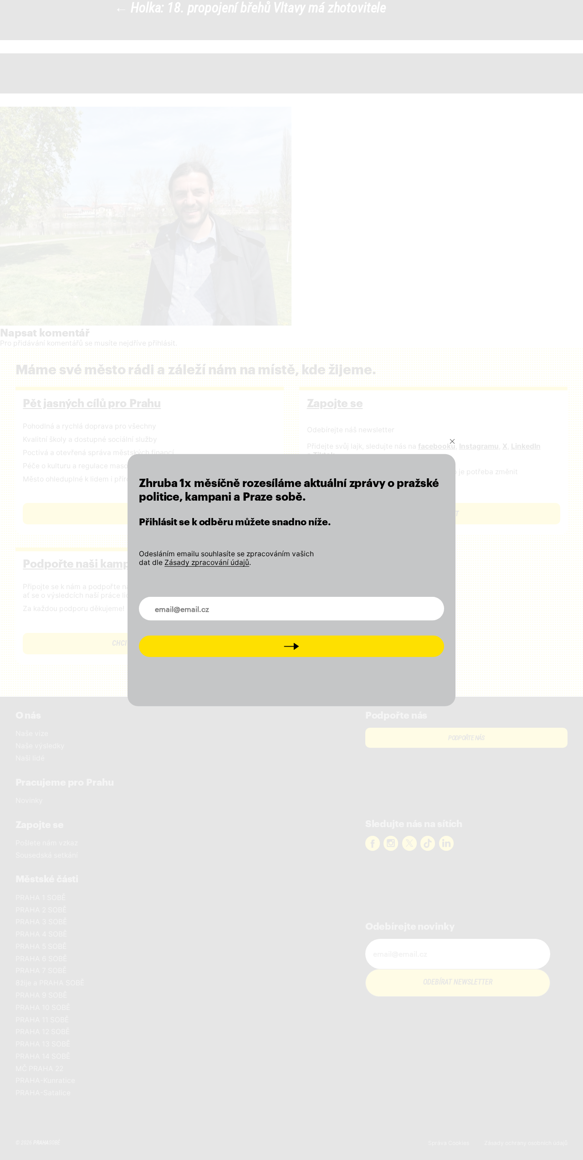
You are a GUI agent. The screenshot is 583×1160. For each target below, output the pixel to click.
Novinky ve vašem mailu (188, 603)
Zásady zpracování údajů (206, 562)
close (452, 441)
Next (291, 646)
